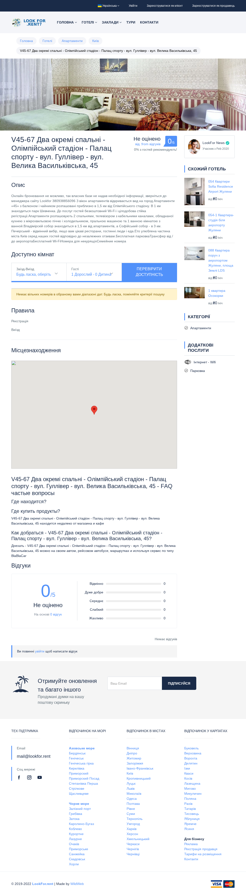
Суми (131, 814)
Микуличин (193, 793)
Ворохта (190, 758)
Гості (75, 269)
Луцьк (131, 783)
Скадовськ (77, 859)
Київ (95, 41)
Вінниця (133, 748)
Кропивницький (139, 778)
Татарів (190, 809)
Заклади (110, 22)
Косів (188, 778)
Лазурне (75, 839)
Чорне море (79, 804)
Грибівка (75, 814)
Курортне (76, 834)
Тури (130, 22)
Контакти (149, 22)
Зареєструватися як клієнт (165, 5)
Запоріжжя (135, 763)
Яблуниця (192, 819)
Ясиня (189, 829)
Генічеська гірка (81, 763)
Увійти (133, 5)
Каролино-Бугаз (81, 824)
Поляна (190, 798)
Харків (131, 829)
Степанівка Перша (83, 783)
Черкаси (133, 844)
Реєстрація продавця (200, 849)
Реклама (191, 844)
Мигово (190, 788)
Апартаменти (72, 41)
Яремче (190, 824)
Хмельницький (138, 839)
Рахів (188, 804)
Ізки (187, 768)
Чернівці (133, 854)
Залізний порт (80, 809)
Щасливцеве (79, 793)
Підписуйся (179, 683)
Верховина (192, 753)
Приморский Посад (84, 778)
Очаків (74, 844)
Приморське (78, 849)
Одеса (132, 798)
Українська (109, 5)
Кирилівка (76, 768)
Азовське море (82, 748)
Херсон (132, 834)
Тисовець (191, 814)
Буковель (191, 748)
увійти (39, 651)
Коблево (75, 829)
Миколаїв (134, 793)
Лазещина (192, 783)
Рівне (131, 809)
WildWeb (77, 884)
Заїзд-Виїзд (25, 269)
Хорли (74, 864)
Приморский (78, 773)
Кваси (188, 773)
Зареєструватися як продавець (213, 5)
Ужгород (133, 824)
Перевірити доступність (149, 272)
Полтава (133, 804)
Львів (131, 788)
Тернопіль (134, 819)
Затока (74, 819)
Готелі (88, 22)
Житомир (134, 758)
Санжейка (77, 854)
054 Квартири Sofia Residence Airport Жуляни (220, 186)
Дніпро (132, 753)
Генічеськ (76, 758)
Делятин (190, 763)
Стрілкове (76, 788)
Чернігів (133, 849)
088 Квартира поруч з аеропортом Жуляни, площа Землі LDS (220, 260)
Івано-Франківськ (140, 768)
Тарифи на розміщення (202, 854)
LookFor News (214, 143)
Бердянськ (77, 753)
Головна (66, 22)
